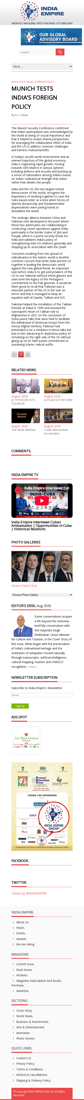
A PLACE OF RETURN (58, 400)
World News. (24, 1016)
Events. (20, 933)
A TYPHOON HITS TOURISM (23, 401)
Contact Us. (23, 1058)
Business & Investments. (32, 1022)
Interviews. (22, 1033)
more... (33, 667)
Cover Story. (23, 1010)
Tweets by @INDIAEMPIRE (29, 893)
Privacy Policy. (25, 1063)
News (30, 81)
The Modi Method (23, 430)
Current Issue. (24, 964)
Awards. (21, 939)
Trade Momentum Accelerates (56, 431)
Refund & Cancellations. (31, 1075)
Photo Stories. (25, 1038)
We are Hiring (24, 944)
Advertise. (22, 991)
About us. (22, 922)
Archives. (21, 975)
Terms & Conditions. (29, 1069)
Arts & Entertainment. (30, 1027)
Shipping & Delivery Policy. (33, 1080)
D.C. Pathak (21, 115)
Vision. (20, 928)
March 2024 (18, 81)
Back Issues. (24, 970)
